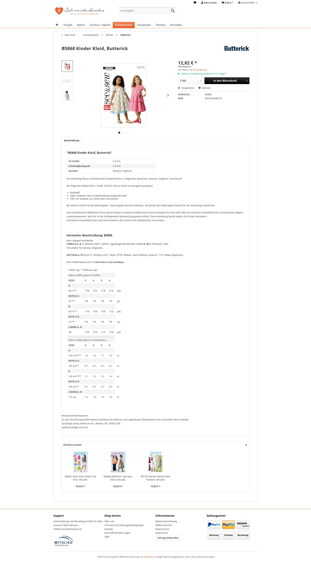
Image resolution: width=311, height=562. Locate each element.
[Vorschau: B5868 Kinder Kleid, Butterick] (67, 66)
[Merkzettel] (195, 2)
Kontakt (108, 529)
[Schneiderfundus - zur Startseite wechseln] (79, 13)
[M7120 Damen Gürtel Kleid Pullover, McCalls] (155, 462)
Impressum (162, 532)
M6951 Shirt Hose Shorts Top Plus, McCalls (80, 478)
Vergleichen (187, 87)
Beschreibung (71, 140)
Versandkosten (148, 556)
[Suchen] (172, 10)
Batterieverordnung (166, 521)
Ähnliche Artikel (72, 444)
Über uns (109, 521)
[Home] (57, 25)
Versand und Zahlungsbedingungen (124, 525)
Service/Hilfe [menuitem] (247, 2)
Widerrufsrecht (164, 525)
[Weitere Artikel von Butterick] (230, 51)
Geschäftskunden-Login (117, 532)
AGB (106, 536)
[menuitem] (195, 3)
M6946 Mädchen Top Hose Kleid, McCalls (118, 478)
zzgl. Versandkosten (198, 69)
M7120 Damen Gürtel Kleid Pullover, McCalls (155, 478)
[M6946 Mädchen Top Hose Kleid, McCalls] (118, 462)
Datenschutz (162, 529)
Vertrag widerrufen (168, 537)
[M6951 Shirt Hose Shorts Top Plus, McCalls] (80, 462)
